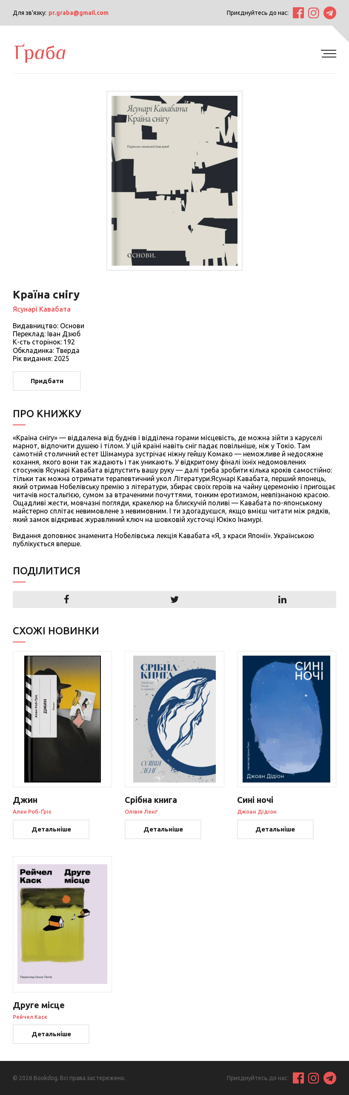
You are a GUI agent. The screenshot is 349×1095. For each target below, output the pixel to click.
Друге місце (39, 1005)
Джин (25, 800)
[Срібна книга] (174, 719)
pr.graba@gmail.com (79, 13)
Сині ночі (255, 800)
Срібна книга (151, 800)
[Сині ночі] (286, 719)
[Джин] (62, 719)
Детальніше (51, 829)
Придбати (47, 380)
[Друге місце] (62, 924)
